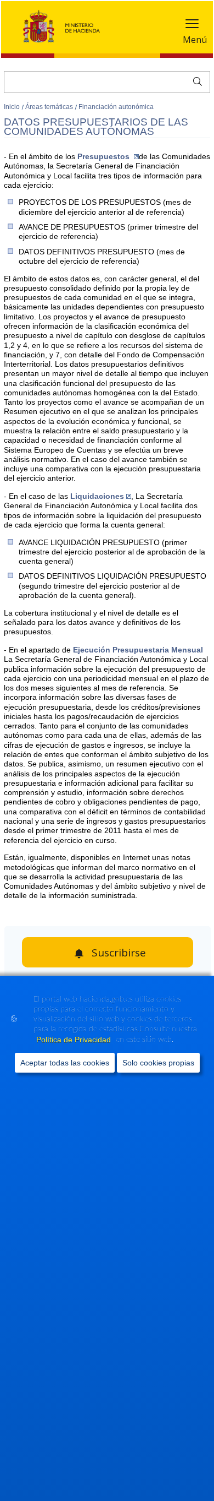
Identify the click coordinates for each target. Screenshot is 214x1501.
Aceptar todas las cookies (64, 1062)
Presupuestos (104, 156)
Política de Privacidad (74, 1039)
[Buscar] (195, 80)
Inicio (12, 107)
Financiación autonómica (116, 107)
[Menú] (192, 26)
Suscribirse (119, 952)
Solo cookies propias (158, 1062)
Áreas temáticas (50, 107)
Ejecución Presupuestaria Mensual (138, 649)
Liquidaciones (97, 496)
